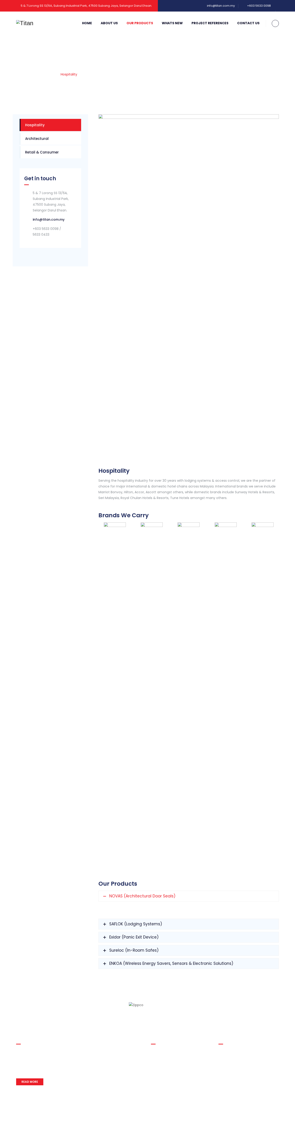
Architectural (37, 138)
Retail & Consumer (42, 152)
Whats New (172, 23)
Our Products (140, 23)
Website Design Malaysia (260, 1132)
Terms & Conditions (59, 1137)
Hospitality (35, 125)
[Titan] (24, 23)
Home (87, 23)
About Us (109, 23)
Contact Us (248, 23)
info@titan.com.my (221, 5)
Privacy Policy (27, 1137)
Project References (210, 23)
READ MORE (29, 1082)
